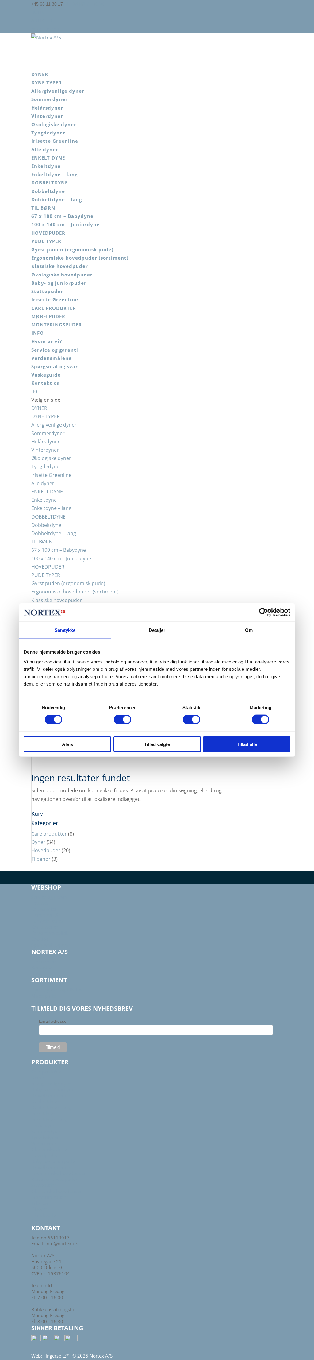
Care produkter (49, 833)
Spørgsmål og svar (54, 366)
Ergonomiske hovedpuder (58, 1173)
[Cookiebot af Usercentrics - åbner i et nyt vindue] (263, 612)
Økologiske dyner (53, 124)
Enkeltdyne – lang (54, 174)
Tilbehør (41, 859)
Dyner (38, 842)
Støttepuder (47, 291)
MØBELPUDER (48, 316)
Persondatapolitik (49, 933)
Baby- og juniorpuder (58, 283)
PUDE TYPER (46, 241)
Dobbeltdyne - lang (51, 1107)
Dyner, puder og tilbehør (57, 990)
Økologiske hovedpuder (62, 275)
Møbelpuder (44, 996)
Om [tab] (249, 630)
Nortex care (46, 29)
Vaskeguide (46, 375)
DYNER (39, 74)
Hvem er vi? (46, 341)
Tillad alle (247, 744)
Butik (37, 12)
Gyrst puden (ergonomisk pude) (72, 249)
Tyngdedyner (48, 132)
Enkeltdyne (46, 166)
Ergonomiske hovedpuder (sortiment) (79, 258)
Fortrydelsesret (47, 921)
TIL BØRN (43, 208)
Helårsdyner (47, 108)
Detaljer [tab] (157, 630)
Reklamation (44, 909)
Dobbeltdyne (48, 191)
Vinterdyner (47, 116)
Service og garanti (54, 350)
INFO (37, 333)
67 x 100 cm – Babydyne (62, 216)
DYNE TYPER (46, 82)
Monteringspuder (49, 1197)
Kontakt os (45, 383)
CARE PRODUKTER (53, 308)
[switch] (122, 719)
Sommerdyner (49, 99)
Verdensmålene (51, 358)
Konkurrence (44, 927)
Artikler (41, 20)
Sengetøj (40, 1221)
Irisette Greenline (54, 141)
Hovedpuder (45, 850)
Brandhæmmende (50, 1095)
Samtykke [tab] (65, 630)
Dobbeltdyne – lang (56, 199)
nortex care (43, 1002)
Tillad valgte (157, 744)
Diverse (39, 1209)
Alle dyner (44, 149)
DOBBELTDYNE (49, 183)
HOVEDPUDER (48, 233)
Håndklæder (44, 1215)
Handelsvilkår (45, 915)
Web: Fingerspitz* (50, 1356)
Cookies (39, 939)
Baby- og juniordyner (53, 1089)
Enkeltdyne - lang (49, 1119)
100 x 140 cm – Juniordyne (65, 224)
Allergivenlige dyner (57, 91)
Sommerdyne (45, 1131)
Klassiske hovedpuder (59, 266)
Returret (39, 903)
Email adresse (53, 1021)
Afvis (67, 744)
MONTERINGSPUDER (56, 325)
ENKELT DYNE (48, 158)
